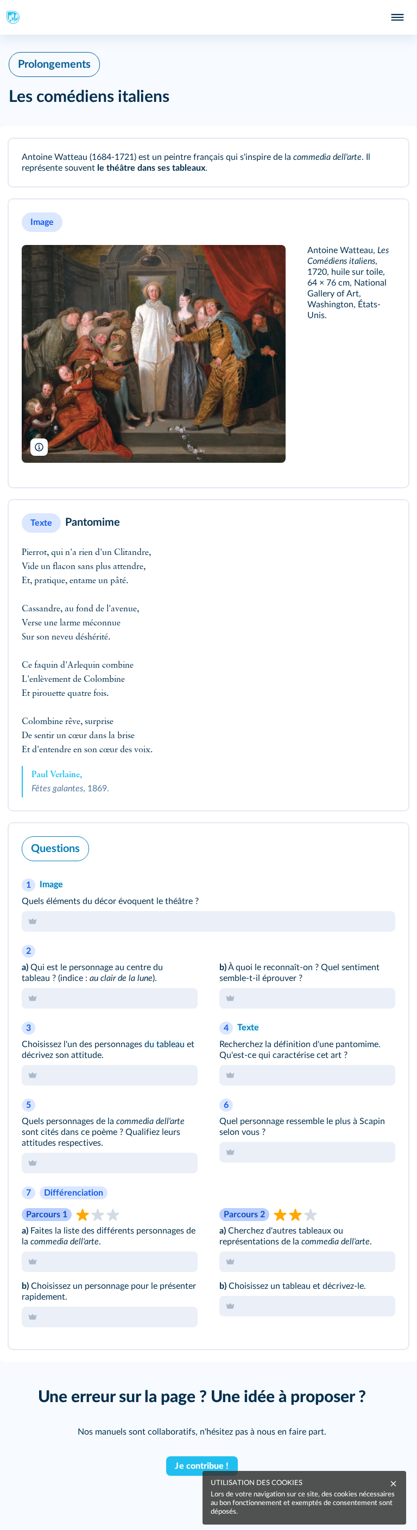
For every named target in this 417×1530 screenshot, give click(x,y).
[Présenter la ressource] (385, 161)
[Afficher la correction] (361, 846)
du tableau (164, 1044)
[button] (208, 162)
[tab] (208, 921)
